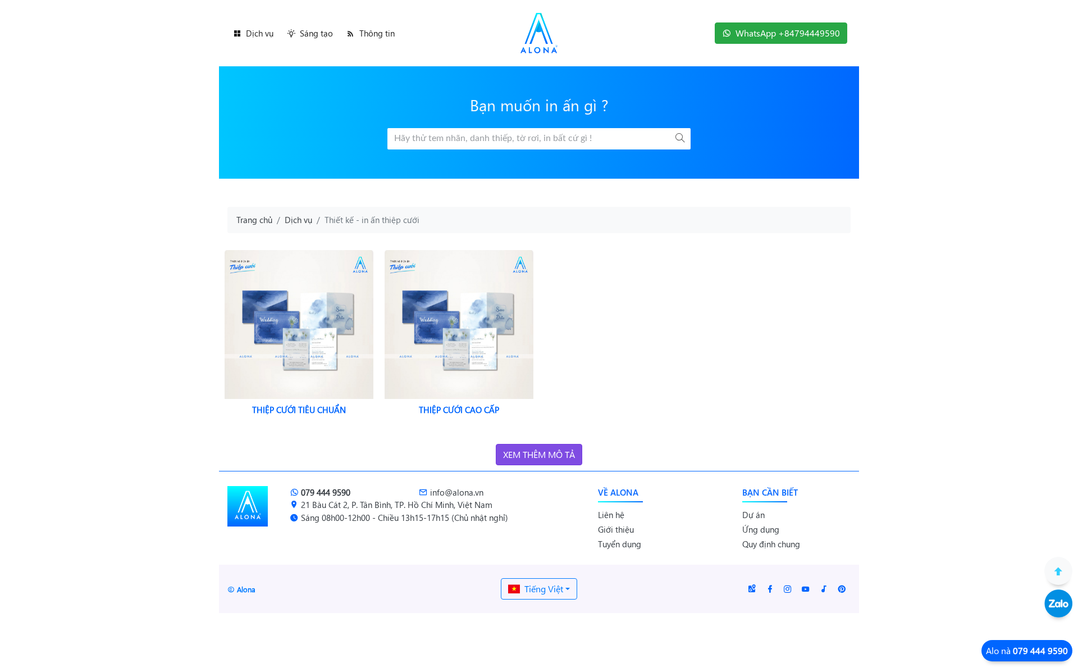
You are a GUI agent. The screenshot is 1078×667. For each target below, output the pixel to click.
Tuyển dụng (619, 544)
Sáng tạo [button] (316, 33)
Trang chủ (254, 219)
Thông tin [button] (377, 33)
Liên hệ (611, 514)
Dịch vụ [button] (259, 33)
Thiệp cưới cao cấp (459, 409)
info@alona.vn (456, 492)
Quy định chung (771, 544)
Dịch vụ (298, 219)
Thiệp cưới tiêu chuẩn (299, 409)
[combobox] (539, 589)
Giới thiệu (616, 529)
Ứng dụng (760, 529)
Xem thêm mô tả (539, 454)
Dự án (753, 514)
